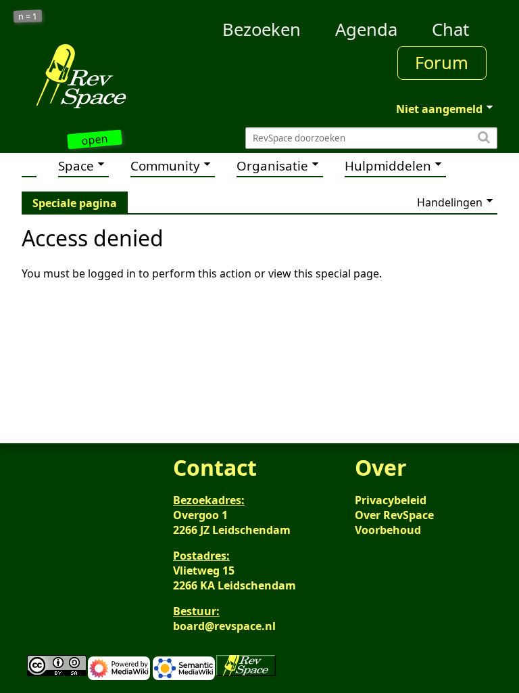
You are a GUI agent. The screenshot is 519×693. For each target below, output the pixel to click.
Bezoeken (261, 29)
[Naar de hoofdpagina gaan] (81, 76)
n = (28, 16)
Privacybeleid (390, 500)
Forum (441, 62)
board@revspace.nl (224, 626)
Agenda (366, 29)
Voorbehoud (388, 529)
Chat (450, 29)
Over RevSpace (394, 515)
